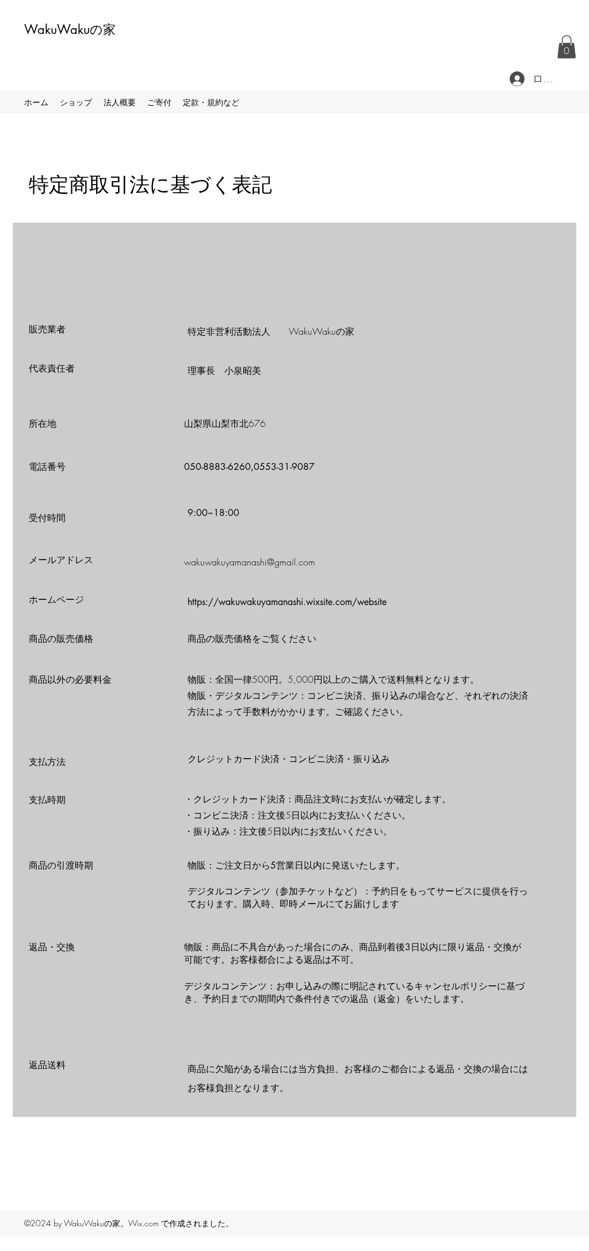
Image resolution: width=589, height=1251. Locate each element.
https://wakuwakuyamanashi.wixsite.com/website (287, 602)
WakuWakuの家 (70, 29)
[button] (566, 47)
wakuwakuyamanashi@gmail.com (249, 562)
